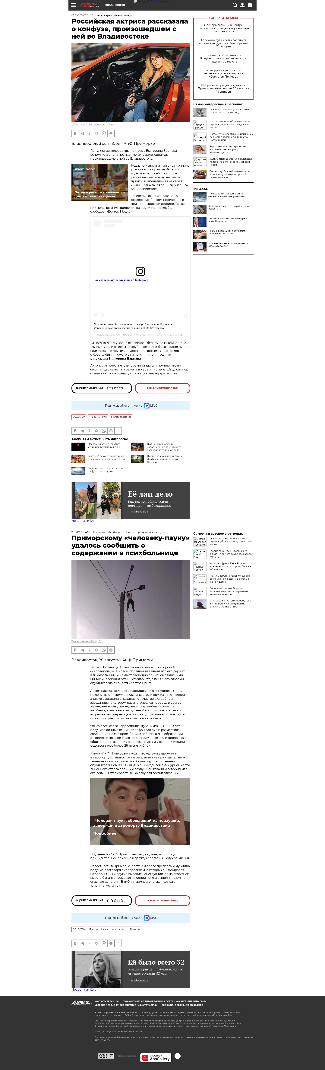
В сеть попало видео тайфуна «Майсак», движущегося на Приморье (164, 459)
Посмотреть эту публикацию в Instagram (120, 279)
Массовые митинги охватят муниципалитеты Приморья (104, 445)
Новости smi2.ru (83, 521)
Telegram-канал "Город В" (86, 641)
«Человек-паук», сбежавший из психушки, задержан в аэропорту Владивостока (136, 823)
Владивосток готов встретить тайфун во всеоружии (105, 470)
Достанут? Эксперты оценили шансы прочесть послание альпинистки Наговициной (231, 137)
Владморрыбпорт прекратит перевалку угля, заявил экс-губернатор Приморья (224, 73)
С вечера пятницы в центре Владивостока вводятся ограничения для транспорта (223, 28)
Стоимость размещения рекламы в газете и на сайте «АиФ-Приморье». (165, 1001)
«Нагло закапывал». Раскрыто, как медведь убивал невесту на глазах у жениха (231, 541)
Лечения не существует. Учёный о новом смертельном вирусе (229, 111)
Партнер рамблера (127, 1056)
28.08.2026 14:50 (80, 532)
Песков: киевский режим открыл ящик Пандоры (227, 220)
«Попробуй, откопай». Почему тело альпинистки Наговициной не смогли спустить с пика (230, 603)
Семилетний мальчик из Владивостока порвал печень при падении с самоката (223, 58)
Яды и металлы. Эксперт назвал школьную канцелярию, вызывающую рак (228, 149)
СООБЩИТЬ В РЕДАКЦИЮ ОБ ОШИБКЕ (182, 1005)
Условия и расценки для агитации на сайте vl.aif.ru (126, 1005)
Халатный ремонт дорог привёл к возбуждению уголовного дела (107, 457)
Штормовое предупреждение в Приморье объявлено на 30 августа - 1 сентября (223, 88)
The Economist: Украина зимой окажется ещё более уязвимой (226, 195)
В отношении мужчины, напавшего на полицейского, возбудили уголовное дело (164, 447)
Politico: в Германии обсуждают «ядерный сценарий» (226, 232)
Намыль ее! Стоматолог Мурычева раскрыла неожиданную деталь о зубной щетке (230, 578)
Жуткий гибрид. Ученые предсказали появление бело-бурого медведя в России (231, 161)
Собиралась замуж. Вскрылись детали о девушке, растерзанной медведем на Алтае (229, 591)
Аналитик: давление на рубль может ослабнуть (229, 207)
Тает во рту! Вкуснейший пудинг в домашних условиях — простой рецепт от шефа (230, 174)
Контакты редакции (106, 1001)
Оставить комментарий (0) (162, 388)
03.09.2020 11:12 (80, 15)
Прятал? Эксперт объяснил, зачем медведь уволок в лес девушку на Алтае (230, 124)
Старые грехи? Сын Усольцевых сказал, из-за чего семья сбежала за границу (231, 553)
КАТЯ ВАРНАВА (125, 334)
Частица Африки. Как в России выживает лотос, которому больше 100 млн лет (230, 566)
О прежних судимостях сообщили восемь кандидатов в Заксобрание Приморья (223, 43)
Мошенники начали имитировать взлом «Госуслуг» (228, 244)
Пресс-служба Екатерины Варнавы (92, 124)
